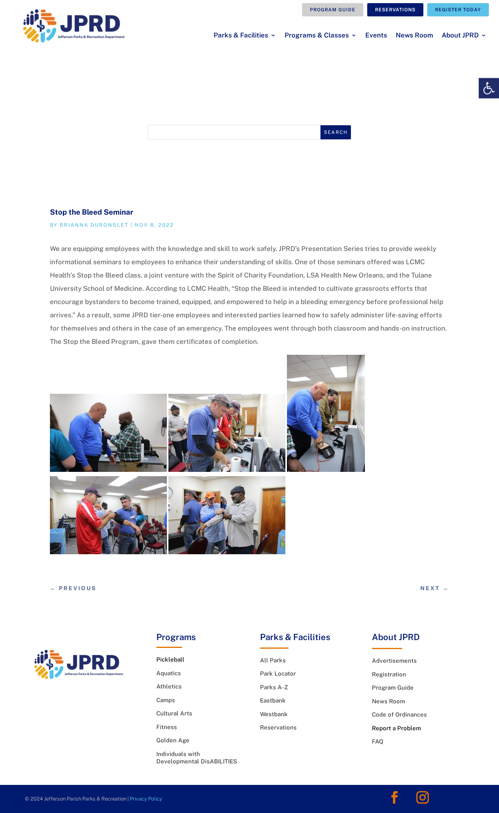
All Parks (273, 660)
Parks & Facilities (241, 35)
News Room (414, 35)
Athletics (169, 686)
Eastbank (273, 700)
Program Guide (333, 9)
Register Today (458, 9)
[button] (489, 88)
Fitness (166, 727)
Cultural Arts (174, 713)
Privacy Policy (146, 799)
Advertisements (394, 660)
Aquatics (168, 673)
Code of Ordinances (399, 714)
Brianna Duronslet (94, 225)
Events (376, 35)
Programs (176, 637)
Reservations (395, 9)
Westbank (274, 714)
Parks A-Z (274, 687)
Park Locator (278, 673)
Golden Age (172, 740)
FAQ (377, 741)
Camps (165, 700)
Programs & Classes (317, 35)
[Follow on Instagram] (422, 797)
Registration (389, 674)
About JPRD (460, 35)
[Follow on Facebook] (394, 797)
